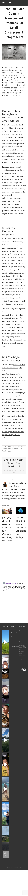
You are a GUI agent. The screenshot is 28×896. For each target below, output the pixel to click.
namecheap (11, 450)
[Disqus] (14, 560)
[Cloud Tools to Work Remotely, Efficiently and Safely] (21, 508)
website (4, 451)
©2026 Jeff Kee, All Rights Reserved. (14, 867)
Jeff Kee (5, 446)
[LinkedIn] (11, 636)
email (21, 448)
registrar (23, 450)
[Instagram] (16, 632)
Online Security (18, 450)
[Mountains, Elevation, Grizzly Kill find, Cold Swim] (5, 789)
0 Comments (10, 540)
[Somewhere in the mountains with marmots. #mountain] (5, 838)
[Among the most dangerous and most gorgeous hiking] (5, 740)
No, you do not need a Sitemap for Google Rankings (8, 527)
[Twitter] (13, 632)
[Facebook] (11, 632)
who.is (4, 217)
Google (7, 450)
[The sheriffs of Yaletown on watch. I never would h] (5, 715)
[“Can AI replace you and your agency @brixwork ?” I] (5, 691)
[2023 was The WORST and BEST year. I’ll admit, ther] (5, 764)
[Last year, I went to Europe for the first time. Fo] (5, 642)
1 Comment (8, 451)
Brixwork (15, 646)
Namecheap (13, 288)
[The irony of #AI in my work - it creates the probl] (5, 666)
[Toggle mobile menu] (25, 2)
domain (17, 448)
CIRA (15, 448)
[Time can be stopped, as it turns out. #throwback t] (5, 813)
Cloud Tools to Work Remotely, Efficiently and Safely (22, 527)
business (11, 448)
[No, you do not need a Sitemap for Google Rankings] (7, 508)
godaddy (4, 450)
